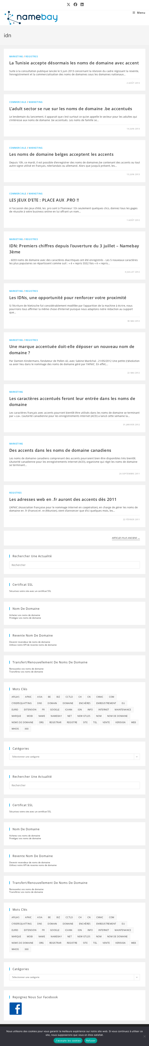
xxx (27, 728)
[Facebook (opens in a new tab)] (75, 4)
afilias (16, 696)
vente (106, 722)
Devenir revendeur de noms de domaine (29, 641)
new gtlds (83, 716)
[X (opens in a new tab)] (68, 4)
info (90, 709)
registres (31, 56)
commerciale (18, 102)
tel (95, 722)
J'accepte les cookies (68, 1040)
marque (16, 716)
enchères (85, 703)
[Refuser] (144, 1036)
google (54, 709)
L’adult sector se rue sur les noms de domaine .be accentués (70, 108)
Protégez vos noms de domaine (25, 617)
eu (123, 703)
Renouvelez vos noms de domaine (26, 668)
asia (39, 696)
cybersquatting (22, 703)
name (42, 716)
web (133, 722)
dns (39, 703)
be (49, 696)
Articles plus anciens (126, 538)
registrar (55, 722)
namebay (56, 716)
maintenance (123, 709)
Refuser (90, 1040)
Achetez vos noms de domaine (24, 615)
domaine (68, 703)
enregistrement (106, 703)
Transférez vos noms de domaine (26, 671)
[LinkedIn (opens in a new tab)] (81, 4)
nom (99, 716)
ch (80, 696)
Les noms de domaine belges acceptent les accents (61, 154)
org (41, 722)
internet (103, 709)
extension (30, 709)
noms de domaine (22, 722)
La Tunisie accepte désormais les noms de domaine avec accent (74, 62)
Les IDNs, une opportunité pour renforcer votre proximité (68, 297)
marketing (16, 56)
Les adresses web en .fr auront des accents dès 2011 (63, 499)
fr (43, 709)
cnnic (99, 696)
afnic (28, 696)
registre (72, 722)
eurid (15, 709)
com (111, 696)
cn (89, 696)
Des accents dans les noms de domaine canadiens (60, 450)
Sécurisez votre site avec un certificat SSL (30, 591)
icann (68, 709)
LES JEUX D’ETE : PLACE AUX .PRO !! (44, 200)
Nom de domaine (117, 716)
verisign (120, 722)
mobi (30, 716)
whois (15, 728)
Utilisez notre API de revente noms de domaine (33, 644)
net (69, 716)
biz (58, 696)
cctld (69, 696)
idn (80, 709)
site (85, 722)
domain (52, 703)
